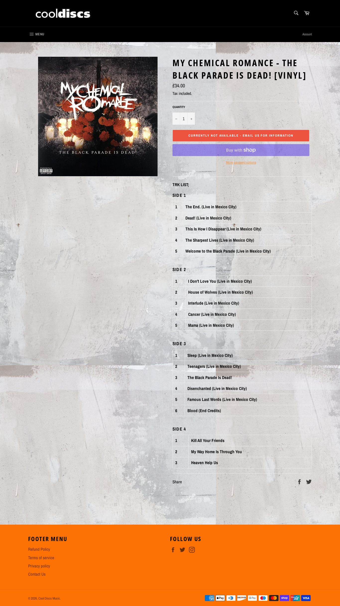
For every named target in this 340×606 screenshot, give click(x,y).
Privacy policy (39, 566)
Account (307, 34)
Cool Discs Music (49, 598)
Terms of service (41, 557)
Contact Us (37, 574)
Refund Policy (39, 549)
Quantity (178, 107)
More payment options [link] (241, 162)
